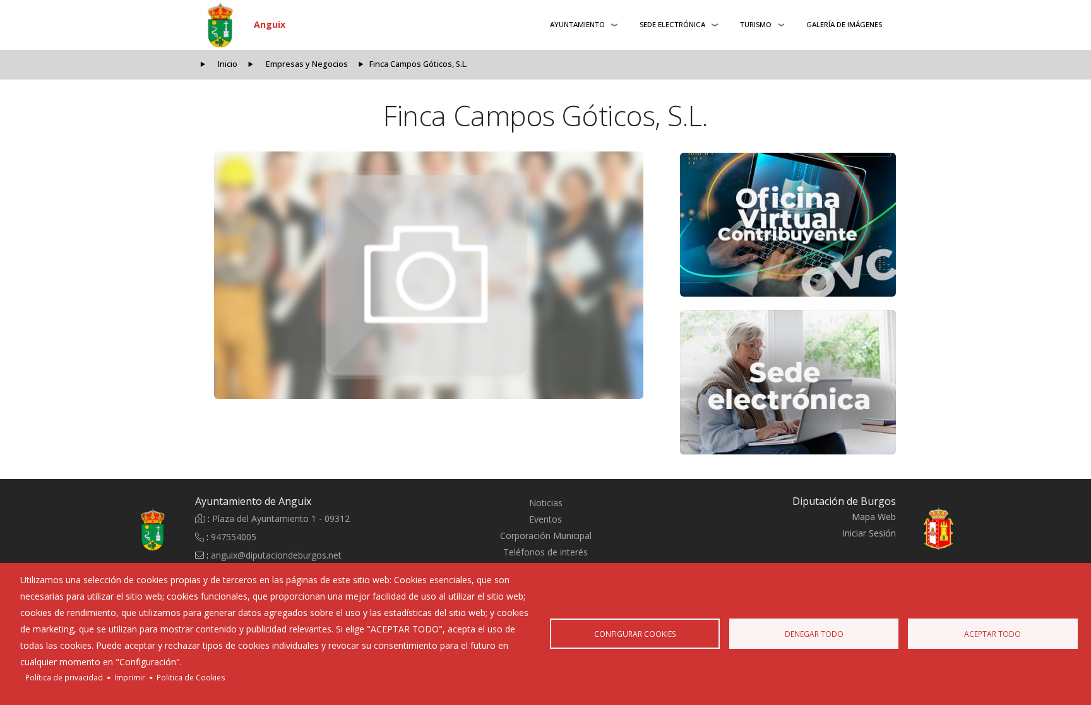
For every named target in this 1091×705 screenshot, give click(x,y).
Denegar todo (814, 634)
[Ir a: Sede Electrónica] (788, 382)
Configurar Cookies (635, 634)
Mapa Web (874, 517)
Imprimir (129, 677)
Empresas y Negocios (307, 64)
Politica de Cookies (191, 677)
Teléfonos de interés (545, 552)
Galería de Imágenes (844, 24)
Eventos (545, 519)
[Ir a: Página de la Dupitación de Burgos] (950, 529)
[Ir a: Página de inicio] (140, 529)
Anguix (269, 24)
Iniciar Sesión (869, 533)
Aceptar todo (992, 634)
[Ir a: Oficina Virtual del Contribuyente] (788, 225)
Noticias (546, 503)
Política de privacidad (64, 677)
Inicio (227, 64)
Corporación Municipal (546, 536)
